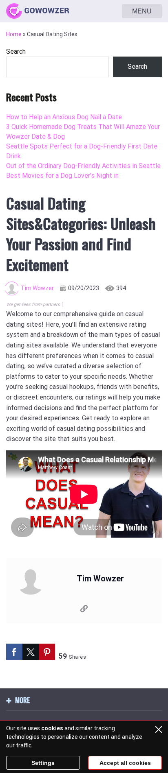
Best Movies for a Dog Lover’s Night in (62, 175)
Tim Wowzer (37, 288)
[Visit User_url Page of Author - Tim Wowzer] (84, 610)
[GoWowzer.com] (37, 11)
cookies (52, 728)
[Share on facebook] (14, 652)
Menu (142, 11)
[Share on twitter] (30, 652)
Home (14, 34)
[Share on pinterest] (47, 652)
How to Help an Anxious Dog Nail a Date (64, 117)
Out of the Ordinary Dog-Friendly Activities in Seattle (83, 166)
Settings (43, 763)
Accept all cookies (125, 763)
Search (16, 51)
